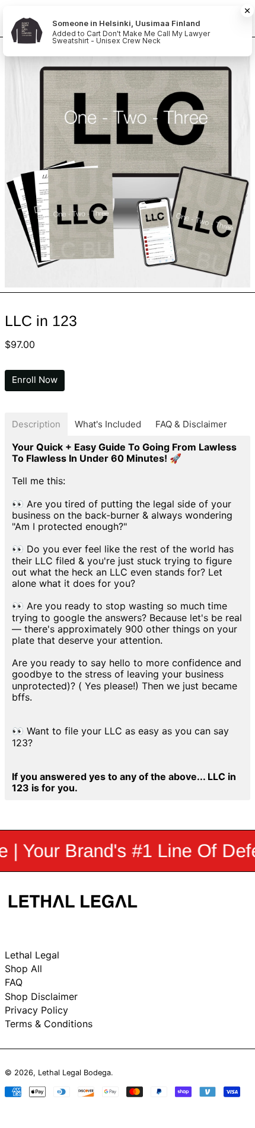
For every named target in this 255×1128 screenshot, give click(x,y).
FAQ (14, 982)
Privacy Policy (36, 1010)
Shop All (23, 968)
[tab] (36, 424)
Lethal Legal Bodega (74, 1072)
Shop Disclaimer (41, 996)
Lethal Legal (32, 955)
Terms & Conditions (49, 1024)
